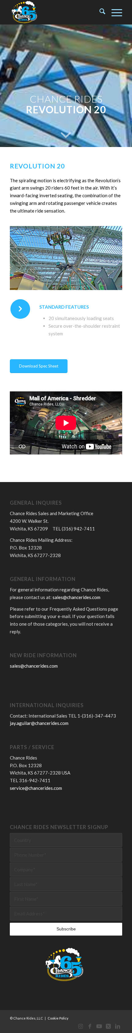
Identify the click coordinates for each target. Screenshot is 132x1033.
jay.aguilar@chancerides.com (39, 723)
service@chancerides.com (36, 788)
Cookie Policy (58, 1018)
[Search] (99, 12)
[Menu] (113, 12)
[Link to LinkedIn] (117, 1025)
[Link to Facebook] (90, 1025)
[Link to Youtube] (99, 1025)
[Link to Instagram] (80, 1025)
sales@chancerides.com (76, 597)
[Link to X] (108, 1025)
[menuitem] (99, 12)
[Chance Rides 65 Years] (54, 12)
